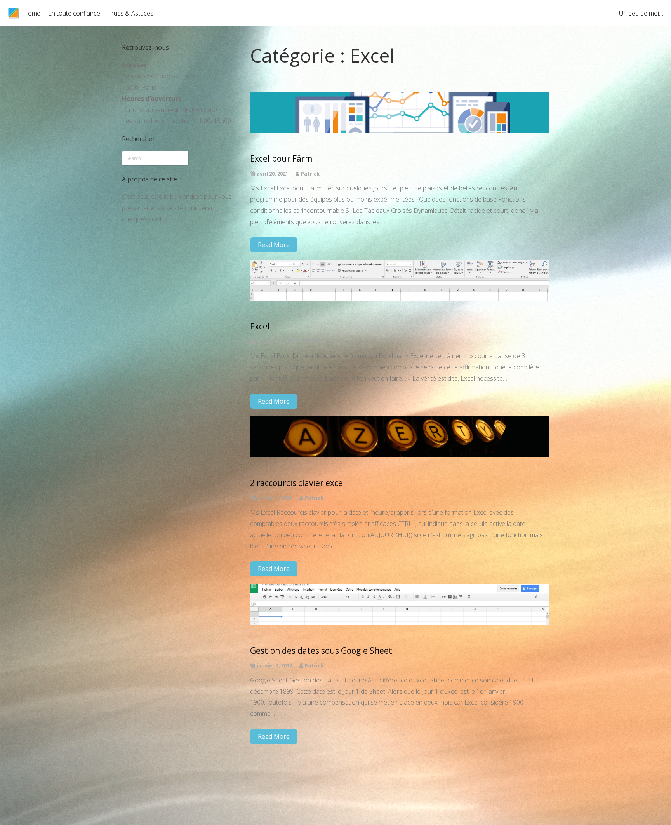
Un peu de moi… (641, 13)
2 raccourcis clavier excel (297, 483)
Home (31, 13)
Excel (260, 326)
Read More (274, 244)
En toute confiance (74, 13)
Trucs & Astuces (130, 13)
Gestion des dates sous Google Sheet (321, 651)
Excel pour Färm (281, 159)
